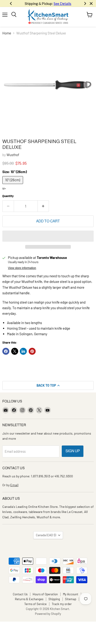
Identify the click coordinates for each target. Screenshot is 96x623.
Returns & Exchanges (29, 599)
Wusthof (13, 155)
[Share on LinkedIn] (23, 351)
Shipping (54, 599)
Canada (46, 535)
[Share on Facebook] (5, 351)
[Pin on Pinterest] (32, 351)
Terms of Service (35, 604)
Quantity (8, 196)
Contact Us (20, 594)
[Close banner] (91, 3)
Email (14, 485)
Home (6, 33)
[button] (48, 236)
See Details (62, 3)
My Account (70, 594)
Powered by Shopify (48, 614)
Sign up (72, 451)
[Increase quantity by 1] (43, 206)
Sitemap (70, 599)
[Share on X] (14, 351)
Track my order (62, 604)
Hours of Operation (45, 594)
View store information (22, 268)
